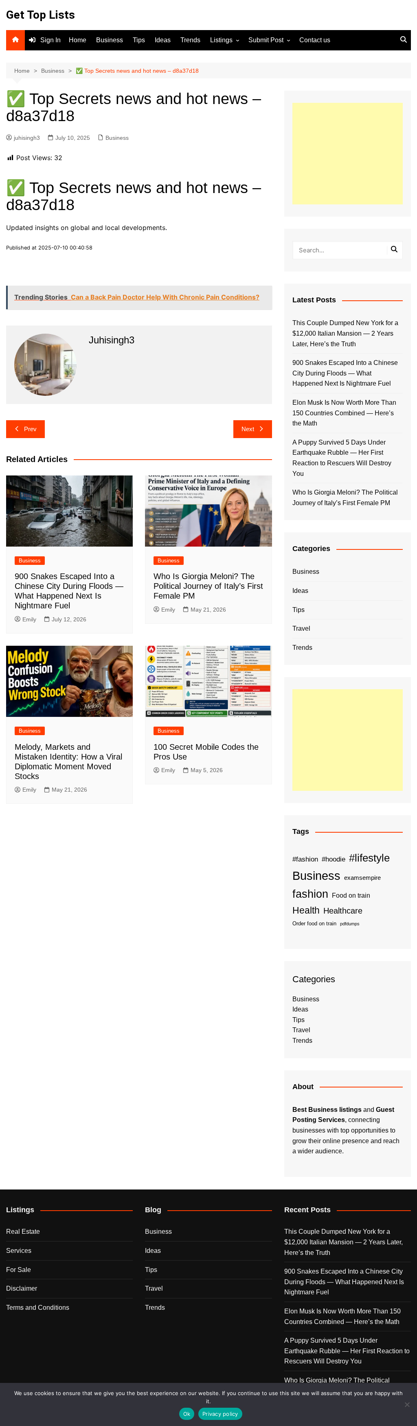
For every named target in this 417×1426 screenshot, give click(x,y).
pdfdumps (350, 923)
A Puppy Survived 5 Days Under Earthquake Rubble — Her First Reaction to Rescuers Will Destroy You (341, 458)
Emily (29, 619)
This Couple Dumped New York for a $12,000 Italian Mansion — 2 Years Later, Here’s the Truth (345, 333)
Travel (301, 628)
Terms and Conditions (37, 1307)
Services (18, 1250)
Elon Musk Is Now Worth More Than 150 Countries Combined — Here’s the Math (344, 413)
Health (306, 910)
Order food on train (314, 923)
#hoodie (333, 859)
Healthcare (342, 910)
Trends (190, 40)
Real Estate (23, 1231)
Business (109, 40)
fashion (310, 894)
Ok (187, 1414)
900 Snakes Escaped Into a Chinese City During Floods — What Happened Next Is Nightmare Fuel (345, 373)
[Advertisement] (347, 153)
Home (77, 40)
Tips (139, 40)
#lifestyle (369, 858)
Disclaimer (21, 1288)
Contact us (314, 40)
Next (247, 428)
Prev (30, 428)
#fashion (305, 859)
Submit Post (265, 40)
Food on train (351, 895)
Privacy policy (220, 1414)
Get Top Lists (40, 15)
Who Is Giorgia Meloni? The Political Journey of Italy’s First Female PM (208, 586)
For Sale (18, 1269)
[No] (407, 1404)
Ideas (163, 40)
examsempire (362, 878)
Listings (221, 40)
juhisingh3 (27, 138)
